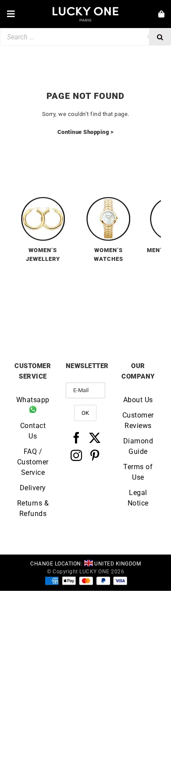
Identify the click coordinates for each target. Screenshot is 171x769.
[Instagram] (76, 455)
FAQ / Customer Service (33, 462)
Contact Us (33, 430)
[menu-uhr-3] (108, 200)
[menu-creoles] (43, 200)
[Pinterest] (95, 455)
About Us (138, 400)
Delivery (33, 488)
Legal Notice (138, 497)
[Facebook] (76, 437)
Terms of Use (138, 472)
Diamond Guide (138, 446)
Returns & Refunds (33, 508)
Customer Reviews (138, 420)
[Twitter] (95, 437)
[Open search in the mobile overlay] (85, 37)
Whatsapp (33, 400)
